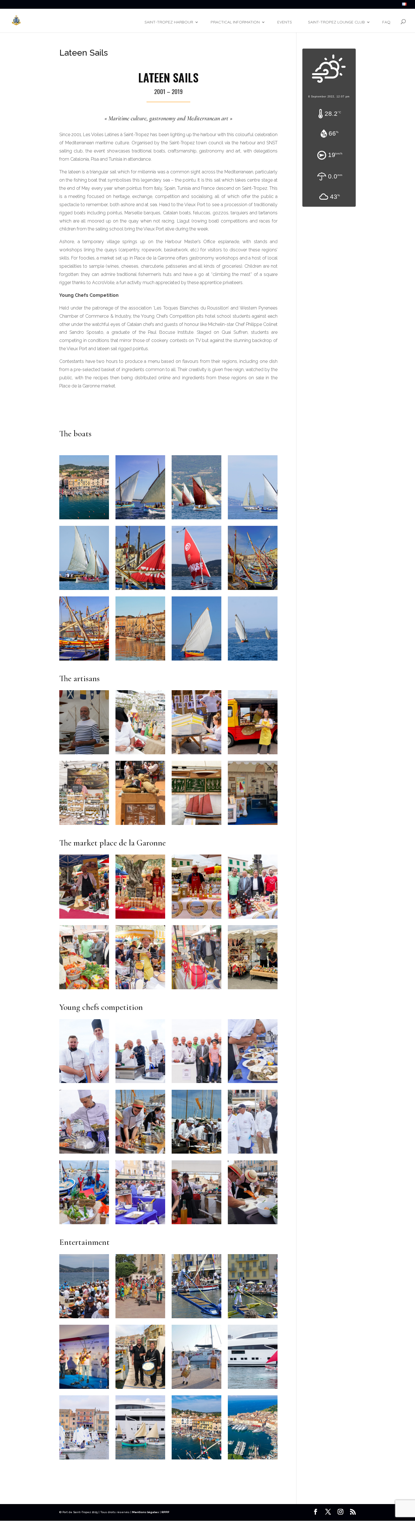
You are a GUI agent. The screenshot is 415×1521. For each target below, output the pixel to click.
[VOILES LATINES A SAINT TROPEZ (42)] (140, 1318)
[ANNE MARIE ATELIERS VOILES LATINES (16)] (84, 1389)
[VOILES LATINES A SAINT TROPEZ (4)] (84, 590)
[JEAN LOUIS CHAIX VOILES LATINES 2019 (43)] (196, 989)
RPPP (165, 1512)
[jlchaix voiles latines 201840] (196, 1224)
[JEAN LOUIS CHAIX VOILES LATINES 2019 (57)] (140, 1224)
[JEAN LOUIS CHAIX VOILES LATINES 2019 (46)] (140, 989)
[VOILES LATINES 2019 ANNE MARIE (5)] (196, 918)
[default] (84, 519)
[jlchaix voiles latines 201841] (253, 1224)
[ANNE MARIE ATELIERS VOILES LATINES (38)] (196, 825)
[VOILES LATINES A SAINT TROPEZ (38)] (253, 590)
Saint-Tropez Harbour (169, 22)
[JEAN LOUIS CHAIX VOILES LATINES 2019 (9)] (140, 519)
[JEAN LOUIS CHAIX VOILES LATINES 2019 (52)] (253, 1153)
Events (284, 22)
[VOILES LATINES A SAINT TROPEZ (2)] (196, 519)
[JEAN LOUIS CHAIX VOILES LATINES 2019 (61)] (196, 1083)
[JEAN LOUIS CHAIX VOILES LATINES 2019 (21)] (196, 754)
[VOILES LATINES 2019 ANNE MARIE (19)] (253, 754)
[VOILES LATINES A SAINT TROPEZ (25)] (84, 754)
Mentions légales (145, 1512)
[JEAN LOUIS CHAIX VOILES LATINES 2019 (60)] (253, 1083)
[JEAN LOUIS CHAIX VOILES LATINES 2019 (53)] (84, 1224)
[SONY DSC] (140, 660)
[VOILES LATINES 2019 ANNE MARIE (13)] (84, 918)
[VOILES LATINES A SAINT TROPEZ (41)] (140, 1153)
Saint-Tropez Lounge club (336, 22)
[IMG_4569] (140, 1389)
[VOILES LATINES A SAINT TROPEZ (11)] (253, 1318)
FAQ (386, 22)
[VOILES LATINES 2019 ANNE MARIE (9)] (140, 918)
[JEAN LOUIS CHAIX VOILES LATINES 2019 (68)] (140, 1459)
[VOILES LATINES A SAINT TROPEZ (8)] (140, 590)
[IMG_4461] (253, 989)
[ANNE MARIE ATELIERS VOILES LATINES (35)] (140, 825)
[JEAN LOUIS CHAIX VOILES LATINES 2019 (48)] (84, 989)
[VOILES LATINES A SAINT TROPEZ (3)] (253, 519)
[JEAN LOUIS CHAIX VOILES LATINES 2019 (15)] (84, 660)
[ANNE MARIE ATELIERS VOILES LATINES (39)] (253, 825)
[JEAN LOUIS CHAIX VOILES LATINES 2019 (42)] (84, 825)
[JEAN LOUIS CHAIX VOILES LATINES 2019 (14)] (196, 1389)
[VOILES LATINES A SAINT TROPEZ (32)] (140, 754)
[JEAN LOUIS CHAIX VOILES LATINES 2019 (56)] (253, 1389)
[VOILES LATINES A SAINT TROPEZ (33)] (84, 1318)
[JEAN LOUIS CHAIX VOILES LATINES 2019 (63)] (84, 1083)
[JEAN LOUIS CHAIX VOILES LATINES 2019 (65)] (84, 1459)
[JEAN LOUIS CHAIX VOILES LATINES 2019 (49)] (253, 918)
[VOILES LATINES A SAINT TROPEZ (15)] (196, 1153)
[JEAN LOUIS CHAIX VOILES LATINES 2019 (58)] (84, 1153)
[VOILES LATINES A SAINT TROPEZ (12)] (196, 1318)
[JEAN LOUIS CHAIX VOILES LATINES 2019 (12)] (253, 660)
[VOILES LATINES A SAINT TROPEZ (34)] (196, 590)
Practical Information (235, 22)
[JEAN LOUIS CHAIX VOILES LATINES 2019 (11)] (196, 660)
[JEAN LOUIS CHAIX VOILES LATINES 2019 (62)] (140, 1083)
